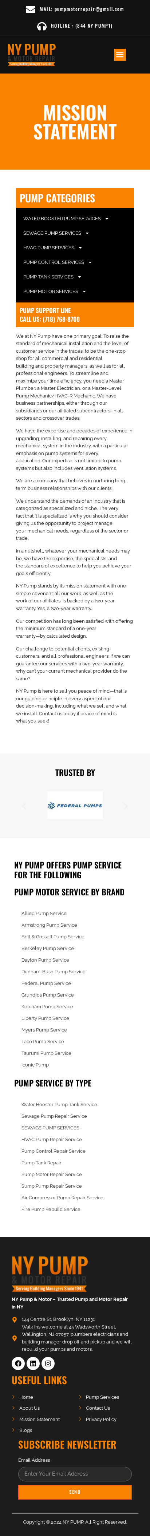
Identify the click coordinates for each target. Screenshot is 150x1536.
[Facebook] (18, 1363)
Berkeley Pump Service (47, 948)
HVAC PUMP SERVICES (48, 247)
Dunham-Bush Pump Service (53, 971)
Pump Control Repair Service (53, 1151)
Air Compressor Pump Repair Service (62, 1197)
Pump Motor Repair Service (51, 1174)
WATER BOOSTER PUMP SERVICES (62, 218)
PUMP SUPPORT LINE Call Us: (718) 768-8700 (50, 315)
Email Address (34, 1460)
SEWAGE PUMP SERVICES (52, 233)
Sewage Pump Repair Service (54, 1116)
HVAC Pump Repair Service (51, 1139)
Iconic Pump (35, 1065)
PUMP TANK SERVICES (48, 277)
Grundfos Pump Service (47, 995)
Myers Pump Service (44, 1030)
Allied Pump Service (44, 913)
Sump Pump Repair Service (51, 1186)
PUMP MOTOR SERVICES (50, 291)
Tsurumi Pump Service (46, 1053)
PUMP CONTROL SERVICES (53, 262)
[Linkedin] (33, 1363)
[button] (120, 55)
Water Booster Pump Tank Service (59, 1104)
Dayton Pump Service (45, 960)
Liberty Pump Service (45, 1018)
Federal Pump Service (46, 983)
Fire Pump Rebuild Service (50, 1209)
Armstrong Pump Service (49, 925)
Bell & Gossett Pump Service (52, 936)
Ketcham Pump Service (47, 1006)
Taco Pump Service (42, 1041)
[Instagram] (48, 1363)
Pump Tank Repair (41, 1162)
